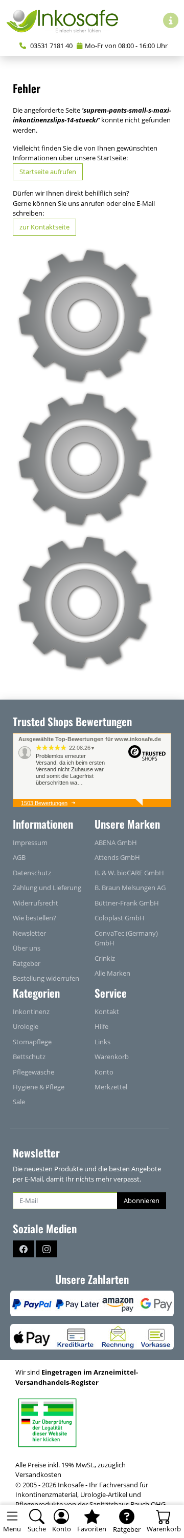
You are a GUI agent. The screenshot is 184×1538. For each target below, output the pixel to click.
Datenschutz (32, 872)
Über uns (26, 948)
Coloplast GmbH (120, 917)
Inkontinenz (31, 1011)
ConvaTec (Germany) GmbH (126, 938)
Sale (19, 1101)
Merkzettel (111, 1086)
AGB (19, 857)
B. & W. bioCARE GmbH (129, 872)
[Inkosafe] (66, 20)
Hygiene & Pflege (38, 1086)
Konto (104, 1072)
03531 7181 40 (51, 45)
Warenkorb (112, 1056)
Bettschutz (29, 1056)
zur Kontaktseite (44, 226)
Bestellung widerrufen (46, 978)
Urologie (25, 1026)
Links (102, 1041)
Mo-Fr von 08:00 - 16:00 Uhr (126, 45)
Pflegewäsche (33, 1072)
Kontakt (107, 1011)
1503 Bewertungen (44, 803)
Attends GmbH (117, 857)
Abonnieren (141, 1200)
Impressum (30, 842)
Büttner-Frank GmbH (127, 903)
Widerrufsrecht (35, 903)
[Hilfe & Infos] (170, 20)
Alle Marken (112, 973)
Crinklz (105, 958)
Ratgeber (26, 963)
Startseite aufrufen (47, 171)
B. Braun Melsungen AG (130, 887)
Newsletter (29, 933)
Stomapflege (32, 1041)
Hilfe (101, 1026)
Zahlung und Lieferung (47, 887)
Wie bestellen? (34, 917)
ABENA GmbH (116, 842)
